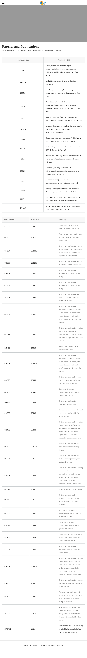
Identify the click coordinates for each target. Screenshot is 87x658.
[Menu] (3, 3)
